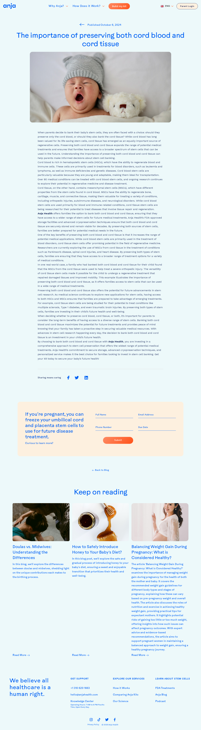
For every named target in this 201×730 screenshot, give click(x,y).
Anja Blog (161, 695)
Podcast (160, 701)
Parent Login (187, 6)
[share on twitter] (77, 378)
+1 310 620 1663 (80, 688)
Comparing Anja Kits (125, 695)
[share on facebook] (68, 378)
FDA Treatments (165, 688)
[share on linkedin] (86, 377)
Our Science (120, 701)
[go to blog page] (82, 24)
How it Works (121, 688)
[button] (167, 6)
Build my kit (119, 6)
